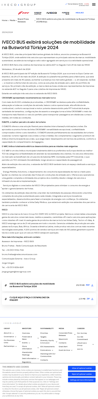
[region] (49, 381)
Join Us (80, 349)
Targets (43, 337)
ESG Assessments (47, 346)
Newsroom (63, 339)
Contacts (44, 360)
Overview (26, 333)
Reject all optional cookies (82, 374)
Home (4, 20)
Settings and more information (81, 380)
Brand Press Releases (23, 20)
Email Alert (63, 346)
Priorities (44, 333)
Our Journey (82, 333)
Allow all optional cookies (82, 368)
